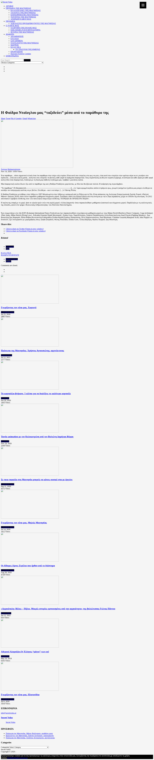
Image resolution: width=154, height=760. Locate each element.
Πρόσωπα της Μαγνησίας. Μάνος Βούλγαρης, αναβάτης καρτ (29, 733)
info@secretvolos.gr (8, 713)
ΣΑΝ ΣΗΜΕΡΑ (17, 41)
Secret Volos (7, 717)
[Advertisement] (77, 91)
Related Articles (12, 259)
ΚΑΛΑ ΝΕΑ (16, 47)
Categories (10, 247)
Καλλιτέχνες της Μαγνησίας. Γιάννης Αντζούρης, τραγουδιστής (30, 736)
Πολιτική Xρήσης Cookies (21, 54)
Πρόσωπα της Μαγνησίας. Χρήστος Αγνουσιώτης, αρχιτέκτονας (30, 738)
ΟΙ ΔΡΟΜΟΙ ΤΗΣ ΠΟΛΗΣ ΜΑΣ (24, 28)
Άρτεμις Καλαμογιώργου (10, 169)
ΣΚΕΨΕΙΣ (15, 45)
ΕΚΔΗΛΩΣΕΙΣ (17, 52)
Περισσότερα (22, 758)
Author (8, 261)
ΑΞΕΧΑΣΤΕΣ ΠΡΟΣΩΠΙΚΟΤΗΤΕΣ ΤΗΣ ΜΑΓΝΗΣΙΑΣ (33, 23)
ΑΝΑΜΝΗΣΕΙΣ (17, 36)
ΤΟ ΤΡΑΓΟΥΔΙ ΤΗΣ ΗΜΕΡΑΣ (27, 49)
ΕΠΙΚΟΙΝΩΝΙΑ (12, 56)
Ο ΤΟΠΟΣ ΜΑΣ (12, 26)
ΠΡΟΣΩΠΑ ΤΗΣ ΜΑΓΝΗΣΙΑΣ (18, 8)
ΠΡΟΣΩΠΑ (10, 21)
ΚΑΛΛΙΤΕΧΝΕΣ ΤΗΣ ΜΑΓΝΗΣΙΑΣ (26, 10)
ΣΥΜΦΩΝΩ (12, 758)
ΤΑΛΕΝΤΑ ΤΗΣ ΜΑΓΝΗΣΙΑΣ (23, 13)
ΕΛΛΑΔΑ (15, 39)
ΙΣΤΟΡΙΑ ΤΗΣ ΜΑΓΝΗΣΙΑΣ (22, 32)
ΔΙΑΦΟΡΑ (10, 34)
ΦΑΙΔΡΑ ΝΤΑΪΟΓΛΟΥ (10, 255)
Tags (7, 249)
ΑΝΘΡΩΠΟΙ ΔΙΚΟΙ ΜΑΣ (21, 19)
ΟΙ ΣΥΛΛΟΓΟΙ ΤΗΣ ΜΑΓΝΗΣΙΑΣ (25, 43)
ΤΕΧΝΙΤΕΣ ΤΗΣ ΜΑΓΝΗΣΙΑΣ (23, 17)
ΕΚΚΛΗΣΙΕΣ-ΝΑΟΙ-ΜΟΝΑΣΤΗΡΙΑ (25, 30)
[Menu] (143, 5)
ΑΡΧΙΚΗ (9, 6)
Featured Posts (6, 355)
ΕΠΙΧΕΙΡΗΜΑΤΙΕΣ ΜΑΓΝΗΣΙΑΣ (24, 15)
